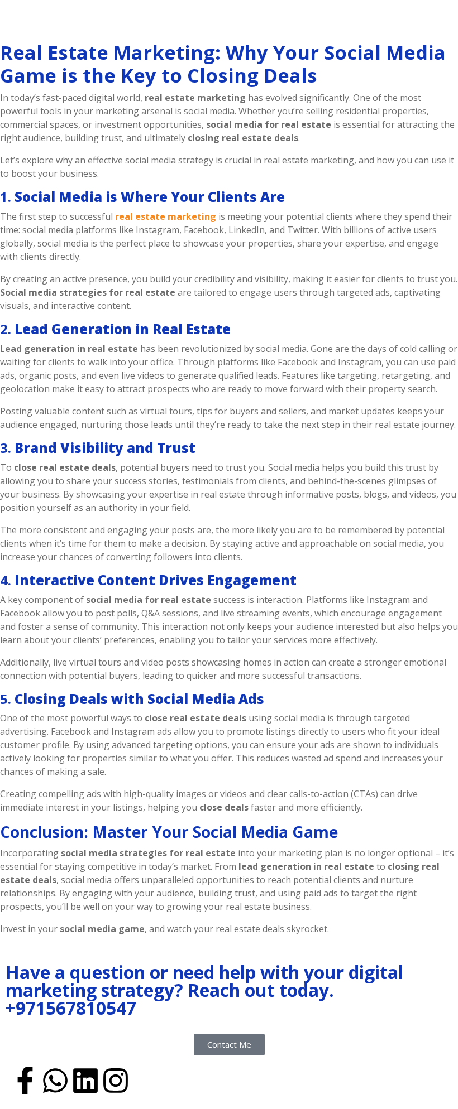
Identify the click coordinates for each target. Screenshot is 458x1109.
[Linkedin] (85, 1080)
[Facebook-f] (25, 1080)
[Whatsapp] (55, 1080)
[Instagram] (116, 1080)
